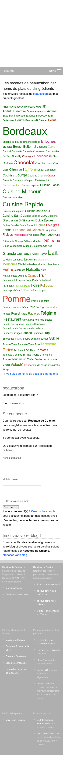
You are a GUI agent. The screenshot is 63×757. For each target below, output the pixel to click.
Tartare (7, 344)
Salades (29, 324)
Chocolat (23, 162)
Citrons (31, 169)
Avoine (52, 111)
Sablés (48, 319)
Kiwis (35, 253)
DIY (21, 220)
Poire (35, 285)
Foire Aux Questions (16, 656)
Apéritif (41, 106)
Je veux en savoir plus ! (48, 584)
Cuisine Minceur (22, 191)
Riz (32, 319)
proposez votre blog (15, 555)
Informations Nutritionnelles (45, 721)
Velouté (16, 364)
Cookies (8, 175)
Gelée (6, 245)
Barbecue (41, 115)
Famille (15, 225)
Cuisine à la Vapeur (23, 180)
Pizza (27, 285)
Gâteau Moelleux (33, 241)
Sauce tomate (10, 328)
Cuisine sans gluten (13, 211)
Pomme (17, 298)
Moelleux (43, 264)
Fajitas (6, 225)
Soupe (18, 338)
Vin (34, 365)
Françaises (33, 234)
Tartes (8, 349)
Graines (47, 245)
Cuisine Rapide (23, 203)
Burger (18, 146)
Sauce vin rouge (12, 333)
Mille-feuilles (30, 264)
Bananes (30, 115)
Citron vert (16, 169)
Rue (42, 319)
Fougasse (50, 230)
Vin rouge (42, 365)
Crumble (7, 180)
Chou (56, 163)
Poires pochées (11, 290)
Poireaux (46, 285)
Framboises (20, 234)
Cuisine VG (42, 670)
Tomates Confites (12, 354)
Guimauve (24, 253)
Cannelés (17, 151)
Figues (40, 225)
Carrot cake (52, 151)
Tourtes (7, 359)
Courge (21, 175)
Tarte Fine (34, 344)
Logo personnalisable (16, 662)
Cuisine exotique (12, 185)
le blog (40, 610)
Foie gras (52, 225)
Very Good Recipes (15, 719)
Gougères (37, 245)
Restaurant (12, 319)
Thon (33, 350)
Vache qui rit (42, 359)
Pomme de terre (40, 300)
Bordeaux (25, 130)
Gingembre (16, 245)
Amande (16, 106)
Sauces (26, 332)
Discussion (10, 220)
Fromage (46, 234)
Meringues (10, 264)
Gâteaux (51, 240)
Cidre (6, 169)
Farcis (22, 225)
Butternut (29, 146)
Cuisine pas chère (13, 197)
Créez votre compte (43, 511)
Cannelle (28, 151)
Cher (55, 156)
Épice (39, 220)
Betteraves (9, 120)
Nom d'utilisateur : (13, 457)
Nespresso (19, 270)
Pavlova (19, 285)
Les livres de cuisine (47, 650)
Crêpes (51, 175)
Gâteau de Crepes (13, 241)
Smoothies (8, 338)
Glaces (27, 245)
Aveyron (41, 111)
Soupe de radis (31, 338)
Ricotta (26, 319)
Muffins (8, 269)
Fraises (8, 234)
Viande (28, 365)
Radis (24, 313)
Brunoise (7, 146)
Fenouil (31, 225)
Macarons (43, 259)
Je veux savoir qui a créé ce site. (46, 592)
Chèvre (8, 163)
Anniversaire (28, 106)
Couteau (32, 175)
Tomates (42, 349)
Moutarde (53, 264)
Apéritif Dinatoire (14, 111)
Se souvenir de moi (17, 501)
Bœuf (52, 120)
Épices (48, 220)
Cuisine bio (43, 180)
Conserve (50, 169)
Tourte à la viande (42, 354)
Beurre (20, 120)
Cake (51, 146)
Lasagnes (17, 259)
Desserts (53, 215)
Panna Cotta (24, 280)
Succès (44, 338)
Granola (9, 253)
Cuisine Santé (12, 215)
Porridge (40, 307)
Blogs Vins (42, 660)
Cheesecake (43, 155)
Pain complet (10, 280)
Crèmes (42, 175)
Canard (7, 151)
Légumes (30, 259)
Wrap (6, 369)
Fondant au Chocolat (29, 229)
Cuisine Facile (50, 184)
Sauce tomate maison (31, 328)
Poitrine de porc (38, 290)
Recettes (8, 70)
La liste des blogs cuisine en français (46, 641)
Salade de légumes (13, 324)
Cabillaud (42, 146)
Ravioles (34, 313)
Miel (20, 264)
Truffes (31, 359)
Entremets (29, 220)
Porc (32, 306)
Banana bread (17, 115)
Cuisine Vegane (31, 215)
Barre (50, 115)
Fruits (56, 234)
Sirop (46, 332)
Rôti (36, 319)
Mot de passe (10, 479)
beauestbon (40, 94)
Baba (5, 115)
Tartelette (48, 343)
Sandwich (39, 324)
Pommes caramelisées (15, 307)
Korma (43, 254)
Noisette (33, 269)
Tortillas (27, 354)
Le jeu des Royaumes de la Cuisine (16, 670)
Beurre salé (31, 120)
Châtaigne (28, 156)
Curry (44, 215)
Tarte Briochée (19, 344)
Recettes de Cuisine (12, 567)
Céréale (7, 156)
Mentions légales (14, 588)
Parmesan (8, 285)
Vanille (53, 359)
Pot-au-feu (52, 307)
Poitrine (24, 290)
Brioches (48, 141)
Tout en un (19, 359)
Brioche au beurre (13, 141)
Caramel (39, 151)
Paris (35, 280)
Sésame (37, 333)
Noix (43, 270)
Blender (43, 120)
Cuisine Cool (43, 683)
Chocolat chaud (43, 163)
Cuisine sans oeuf (37, 210)
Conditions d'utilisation (17, 594)
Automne (32, 111)
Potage (6, 313)
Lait (53, 252)
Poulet (15, 313)
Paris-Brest (44, 280)
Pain (43, 275)
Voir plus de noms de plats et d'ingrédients (32, 374)
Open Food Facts (45, 733)
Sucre (54, 338)
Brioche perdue (31, 141)
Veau (6, 364)
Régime (48, 312)
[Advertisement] (31, 33)
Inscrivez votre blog (15, 640)
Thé (26, 349)
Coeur (40, 169)
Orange (33, 275)
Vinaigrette (54, 365)
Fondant (8, 229)
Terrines (18, 350)
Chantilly (17, 156)
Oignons (22, 275)
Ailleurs (7, 106)
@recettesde (52, 610)
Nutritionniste (10, 275)
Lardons (7, 259)
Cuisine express (30, 185)
